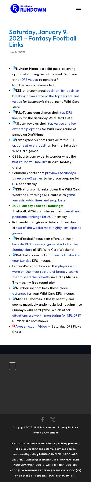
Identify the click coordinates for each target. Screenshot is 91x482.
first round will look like (29, 162)
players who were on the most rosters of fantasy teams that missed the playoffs (45, 271)
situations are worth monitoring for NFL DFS (45, 315)
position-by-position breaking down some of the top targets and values (45, 96)
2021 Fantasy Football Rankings (37, 206)
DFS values (30, 80)
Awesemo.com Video (31, 326)
